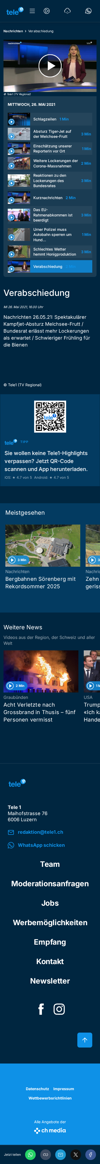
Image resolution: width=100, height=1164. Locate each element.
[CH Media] (50, 1130)
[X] (75, 1154)
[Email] (60, 1154)
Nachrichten (13, 31)
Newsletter (50, 980)
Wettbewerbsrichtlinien (50, 1098)
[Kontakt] (88, 11)
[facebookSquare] (41, 1009)
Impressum (63, 1088)
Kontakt (50, 961)
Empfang (50, 941)
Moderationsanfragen (50, 883)
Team (50, 864)
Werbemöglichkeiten (50, 922)
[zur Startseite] (14, 11)
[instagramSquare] (59, 1009)
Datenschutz (37, 1088)
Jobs (50, 903)
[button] (45, 1154)
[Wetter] (67, 11)
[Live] (46, 11)
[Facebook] (90, 1154)
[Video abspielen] (50, 66)
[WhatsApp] (30, 1154)
